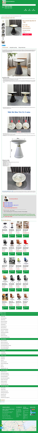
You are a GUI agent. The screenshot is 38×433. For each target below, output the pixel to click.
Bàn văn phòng (3, 338)
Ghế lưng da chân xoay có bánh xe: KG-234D (4, 302)
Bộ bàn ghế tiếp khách (4, 376)
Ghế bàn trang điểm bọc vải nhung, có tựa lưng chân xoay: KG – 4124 (19, 230)
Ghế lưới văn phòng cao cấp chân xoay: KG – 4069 (5, 248)
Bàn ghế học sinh (3, 394)
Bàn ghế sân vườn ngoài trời (5, 397)
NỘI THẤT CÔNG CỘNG (5, 386)
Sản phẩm (33, 10)
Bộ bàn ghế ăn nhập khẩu (5, 373)
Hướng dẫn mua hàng (13, 47)
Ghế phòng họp (3, 324)
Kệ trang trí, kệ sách (4, 382)
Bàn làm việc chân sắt (4, 342)
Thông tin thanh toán (21, 47)
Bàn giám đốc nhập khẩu (4, 348)
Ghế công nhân (3, 387)
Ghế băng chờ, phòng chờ (4, 392)
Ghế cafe (2, 360)
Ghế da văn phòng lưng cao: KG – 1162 (12, 302)
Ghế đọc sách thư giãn (4, 379)
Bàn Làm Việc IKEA (4, 340)
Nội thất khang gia (10, 1)
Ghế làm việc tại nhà (4, 335)
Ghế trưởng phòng (3, 318)
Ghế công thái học (3, 327)
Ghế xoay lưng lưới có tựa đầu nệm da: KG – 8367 (18, 266)
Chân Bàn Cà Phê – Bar (4, 368)
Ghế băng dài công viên (4, 391)
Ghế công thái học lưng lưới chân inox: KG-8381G (11, 284)
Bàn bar (2, 365)
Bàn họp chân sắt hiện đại (5, 343)
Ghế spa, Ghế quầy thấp (4, 363)
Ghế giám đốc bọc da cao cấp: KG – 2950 (12, 248)
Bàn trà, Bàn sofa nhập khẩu (5, 378)
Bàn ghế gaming (3, 395)
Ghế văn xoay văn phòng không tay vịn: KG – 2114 (25, 302)
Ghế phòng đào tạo (4, 326)
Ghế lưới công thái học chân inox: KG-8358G (25, 284)
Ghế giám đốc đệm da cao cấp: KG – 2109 (19, 302)
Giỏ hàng (25, 10)
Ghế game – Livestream (4, 330)
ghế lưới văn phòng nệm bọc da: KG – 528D (5, 284)
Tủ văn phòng (3, 350)
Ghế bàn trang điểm (4, 381)
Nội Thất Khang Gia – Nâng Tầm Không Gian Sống (18, 410)
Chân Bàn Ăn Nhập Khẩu (4, 384)
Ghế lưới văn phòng (4, 322)
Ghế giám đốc (3, 316)
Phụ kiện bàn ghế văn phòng (5, 337)
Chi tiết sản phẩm (5, 47)
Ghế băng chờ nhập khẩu (4, 332)
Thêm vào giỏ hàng (4, 236)
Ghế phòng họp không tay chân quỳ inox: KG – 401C (25, 248)
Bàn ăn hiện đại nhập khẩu (5, 374)
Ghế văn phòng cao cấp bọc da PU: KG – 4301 (18, 248)
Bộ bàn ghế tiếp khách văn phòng (6, 345)
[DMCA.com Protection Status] (32, 414)
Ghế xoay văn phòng (4, 321)
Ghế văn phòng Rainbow (4, 329)
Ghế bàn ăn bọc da (4, 371)
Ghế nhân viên (3, 319)
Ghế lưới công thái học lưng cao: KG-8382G (18, 284)
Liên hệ (29, 10)
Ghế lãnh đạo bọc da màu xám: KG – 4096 (12, 266)
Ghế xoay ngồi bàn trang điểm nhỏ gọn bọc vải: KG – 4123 (26, 230)
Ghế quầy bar (3, 357)
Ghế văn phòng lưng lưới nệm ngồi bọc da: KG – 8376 (26, 266)
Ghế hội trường (3, 389)
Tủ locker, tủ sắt (3, 353)
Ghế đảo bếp (3, 358)
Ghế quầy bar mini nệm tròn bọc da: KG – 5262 (11, 230)
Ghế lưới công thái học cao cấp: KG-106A (4, 266)
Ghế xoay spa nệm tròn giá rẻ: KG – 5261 (5, 230)
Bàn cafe (2, 366)
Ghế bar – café (3, 355)
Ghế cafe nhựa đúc (4, 361)
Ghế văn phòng (3, 314)
